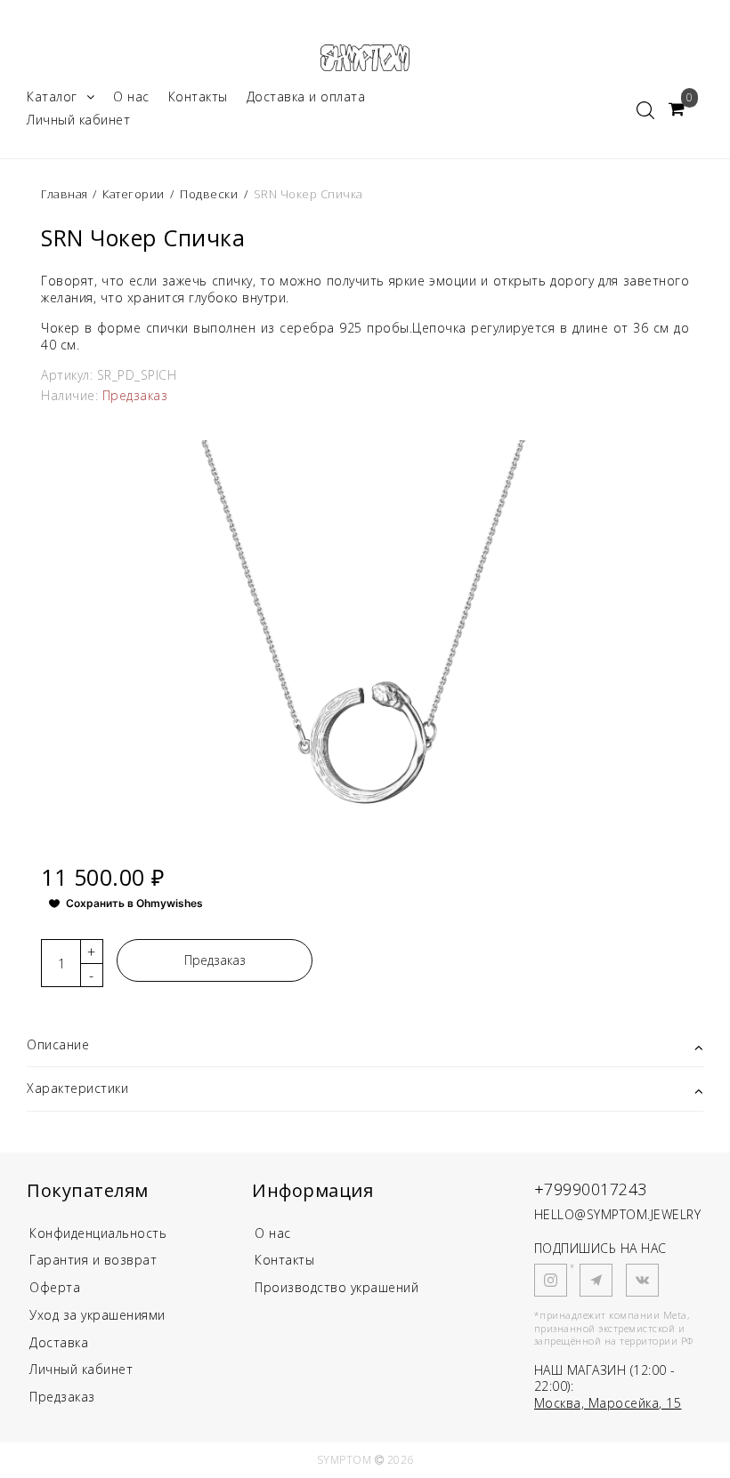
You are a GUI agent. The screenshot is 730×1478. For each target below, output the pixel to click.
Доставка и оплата (306, 96)
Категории (133, 194)
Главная (66, 194)
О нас (131, 96)
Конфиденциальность (97, 1233)
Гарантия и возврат (93, 1259)
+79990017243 (590, 1189)
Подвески (209, 194)
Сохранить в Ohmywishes (134, 903)
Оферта (54, 1287)
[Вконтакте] (642, 1280)
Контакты (198, 96)
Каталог (52, 96)
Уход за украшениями (97, 1314)
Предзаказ (215, 960)
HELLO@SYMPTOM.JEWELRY (618, 1214)
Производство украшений (336, 1287)
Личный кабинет (78, 119)
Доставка (58, 1342)
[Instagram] (550, 1280)
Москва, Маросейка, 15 (608, 1402)
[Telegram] (596, 1280)
